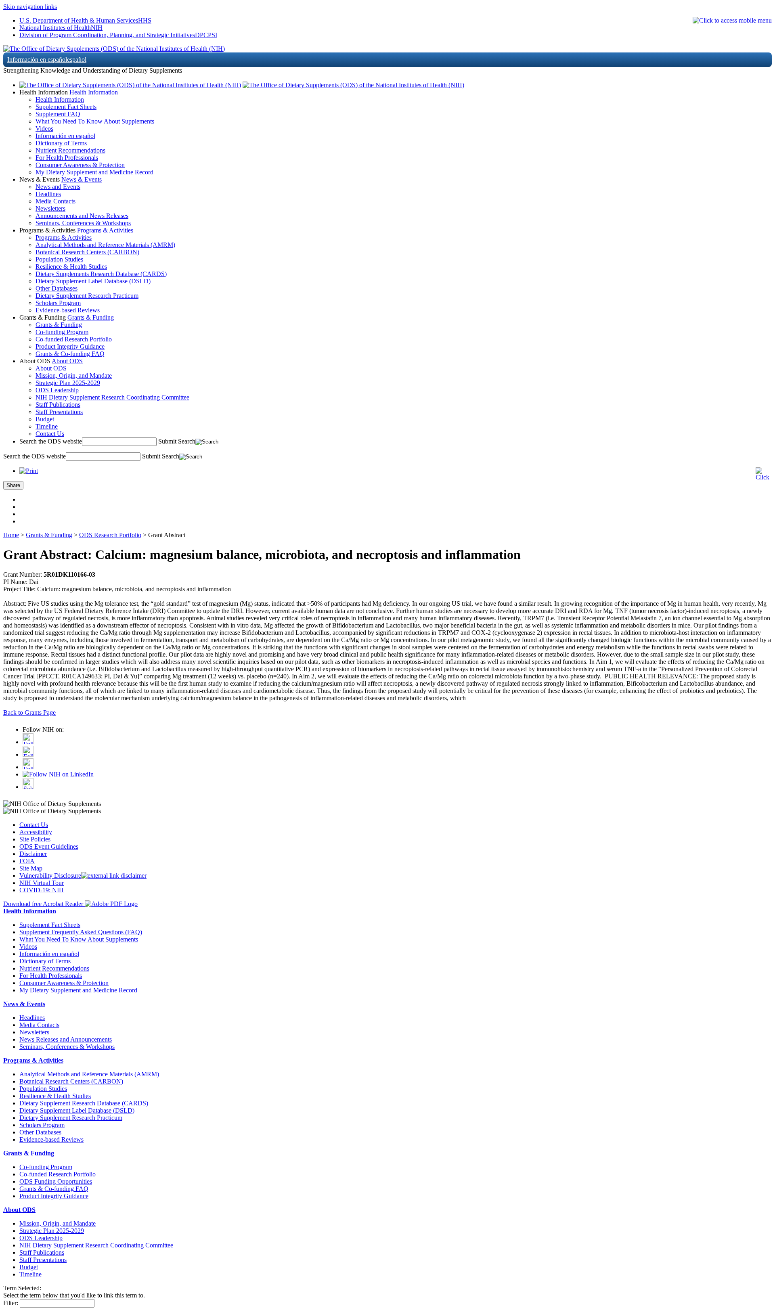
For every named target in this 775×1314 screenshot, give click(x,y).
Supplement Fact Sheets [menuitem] (66, 106)
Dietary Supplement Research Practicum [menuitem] (87, 295)
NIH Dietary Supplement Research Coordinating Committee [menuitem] (112, 397)
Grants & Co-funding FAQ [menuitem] (70, 353)
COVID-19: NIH (41, 890)
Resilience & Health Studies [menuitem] (71, 266)
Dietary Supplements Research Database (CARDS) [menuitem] (101, 273)
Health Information (93, 92)
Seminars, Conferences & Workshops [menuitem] (83, 223)
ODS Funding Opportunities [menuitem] (55, 1181)
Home (11, 534)
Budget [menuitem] (45, 419)
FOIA (27, 861)
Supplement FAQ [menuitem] (58, 114)
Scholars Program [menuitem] (58, 302)
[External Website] (114, 875)
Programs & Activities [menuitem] (64, 237)
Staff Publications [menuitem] (58, 404)
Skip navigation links (30, 6)
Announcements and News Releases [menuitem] (82, 215)
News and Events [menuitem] (58, 186)
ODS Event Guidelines (48, 846)
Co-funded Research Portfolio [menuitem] (74, 339)
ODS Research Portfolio (110, 534)
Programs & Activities (105, 230)
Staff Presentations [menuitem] (59, 411)
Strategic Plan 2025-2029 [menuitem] (68, 382)
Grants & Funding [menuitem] (59, 324)
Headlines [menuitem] (48, 193)
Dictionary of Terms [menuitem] (61, 143)
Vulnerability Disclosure (50, 875)
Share (13, 485)
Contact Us (33, 824)
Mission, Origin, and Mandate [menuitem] (74, 375)
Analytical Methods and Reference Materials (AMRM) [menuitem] (105, 244)
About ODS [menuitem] (51, 368)
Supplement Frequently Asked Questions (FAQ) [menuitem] (80, 932)
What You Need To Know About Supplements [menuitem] (95, 121)
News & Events (81, 179)
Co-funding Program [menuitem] (62, 331)
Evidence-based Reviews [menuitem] (68, 310)
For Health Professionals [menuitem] (67, 157)
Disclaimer (33, 853)
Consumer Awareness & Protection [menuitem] (80, 164)
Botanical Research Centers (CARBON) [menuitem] (87, 252)
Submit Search (176, 441)
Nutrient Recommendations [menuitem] (70, 150)
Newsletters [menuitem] (50, 208)
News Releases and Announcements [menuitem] (65, 1039)
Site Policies (34, 839)
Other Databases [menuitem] (57, 288)
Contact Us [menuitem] (50, 433)
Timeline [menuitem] (47, 426)
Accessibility (35, 832)
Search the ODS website (50, 441)
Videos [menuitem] (44, 128)
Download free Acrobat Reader (44, 903)
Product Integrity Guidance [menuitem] (70, 346)
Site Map (30, 868)
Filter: (10, 1302)
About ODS (67, 361)
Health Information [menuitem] (60, 99)
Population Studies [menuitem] (59, 259)
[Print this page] (28, 470)
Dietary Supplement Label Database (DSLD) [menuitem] (93, 281)
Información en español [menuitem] (65, 135)
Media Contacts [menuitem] (55, 201)
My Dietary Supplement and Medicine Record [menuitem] (94, 172)
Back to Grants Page (29, 712)
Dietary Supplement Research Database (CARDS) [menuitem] (83, 1103)
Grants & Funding (90, 317)
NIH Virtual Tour (41, 882)
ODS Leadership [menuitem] (57, 390)
